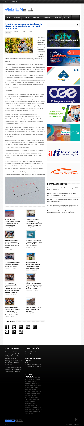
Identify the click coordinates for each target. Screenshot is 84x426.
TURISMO (26, 22)
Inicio (6, 1)
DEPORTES (26, 17)
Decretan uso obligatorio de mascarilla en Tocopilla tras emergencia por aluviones (62, 200)
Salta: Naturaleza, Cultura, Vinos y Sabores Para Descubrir (33, 309)
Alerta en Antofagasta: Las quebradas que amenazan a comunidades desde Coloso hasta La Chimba (62, 206)
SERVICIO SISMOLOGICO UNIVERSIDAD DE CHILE (33, 366)
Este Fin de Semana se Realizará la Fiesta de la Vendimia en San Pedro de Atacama (23, 26)
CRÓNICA (36, 17)
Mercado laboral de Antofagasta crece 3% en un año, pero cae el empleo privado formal (62, 194)
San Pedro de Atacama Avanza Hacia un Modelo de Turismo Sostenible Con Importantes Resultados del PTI (12, 244)
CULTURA (17, 17)
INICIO (8, 17)
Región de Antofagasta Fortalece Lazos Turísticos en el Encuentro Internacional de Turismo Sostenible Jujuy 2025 (12, 311)
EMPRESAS (57, 17)
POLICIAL (67, 17)
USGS (27, 369)
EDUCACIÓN (46, 17)
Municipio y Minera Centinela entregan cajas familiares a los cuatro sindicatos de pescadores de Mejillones (63, 212)
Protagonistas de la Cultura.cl (30, 353)
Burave (77, 424)
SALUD (18, 22)
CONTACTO (14, 1)
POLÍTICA (9, 22)
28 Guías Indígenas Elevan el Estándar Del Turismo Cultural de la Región (12, 264)
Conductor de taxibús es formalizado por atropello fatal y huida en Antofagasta (63, 188)
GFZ (26, 362)
